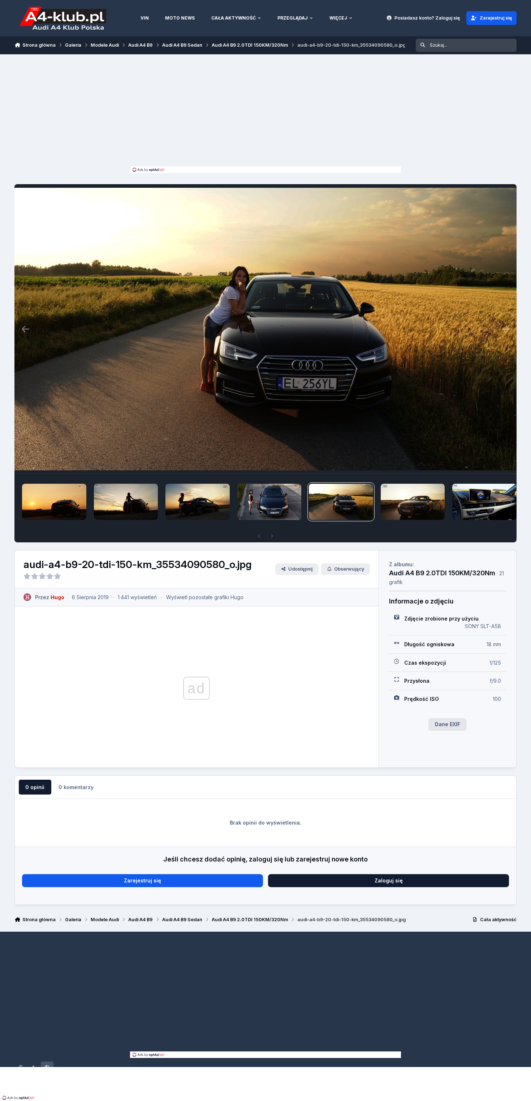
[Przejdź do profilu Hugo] (27, 597)
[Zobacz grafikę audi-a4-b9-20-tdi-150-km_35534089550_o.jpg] (413, 502)
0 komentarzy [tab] (76, 787)
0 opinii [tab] (34, 787)
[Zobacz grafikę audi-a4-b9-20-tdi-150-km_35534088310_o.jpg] (484, 502)
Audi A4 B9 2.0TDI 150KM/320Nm (442, 573)
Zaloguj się (389, 880)
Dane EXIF (447, 724)
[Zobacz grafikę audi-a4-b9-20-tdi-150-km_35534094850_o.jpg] (269, 502)
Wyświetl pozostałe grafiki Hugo (204, 597)
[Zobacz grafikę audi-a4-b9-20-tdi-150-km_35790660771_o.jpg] (54, 502)
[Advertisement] (265, 112)
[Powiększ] (265, 329)
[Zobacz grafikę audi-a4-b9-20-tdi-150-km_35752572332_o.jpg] (197, 502)
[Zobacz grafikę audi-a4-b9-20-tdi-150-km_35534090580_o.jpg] (341, 502)
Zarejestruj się (142, 880)
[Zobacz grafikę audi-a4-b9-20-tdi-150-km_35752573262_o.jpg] (126, 502)
